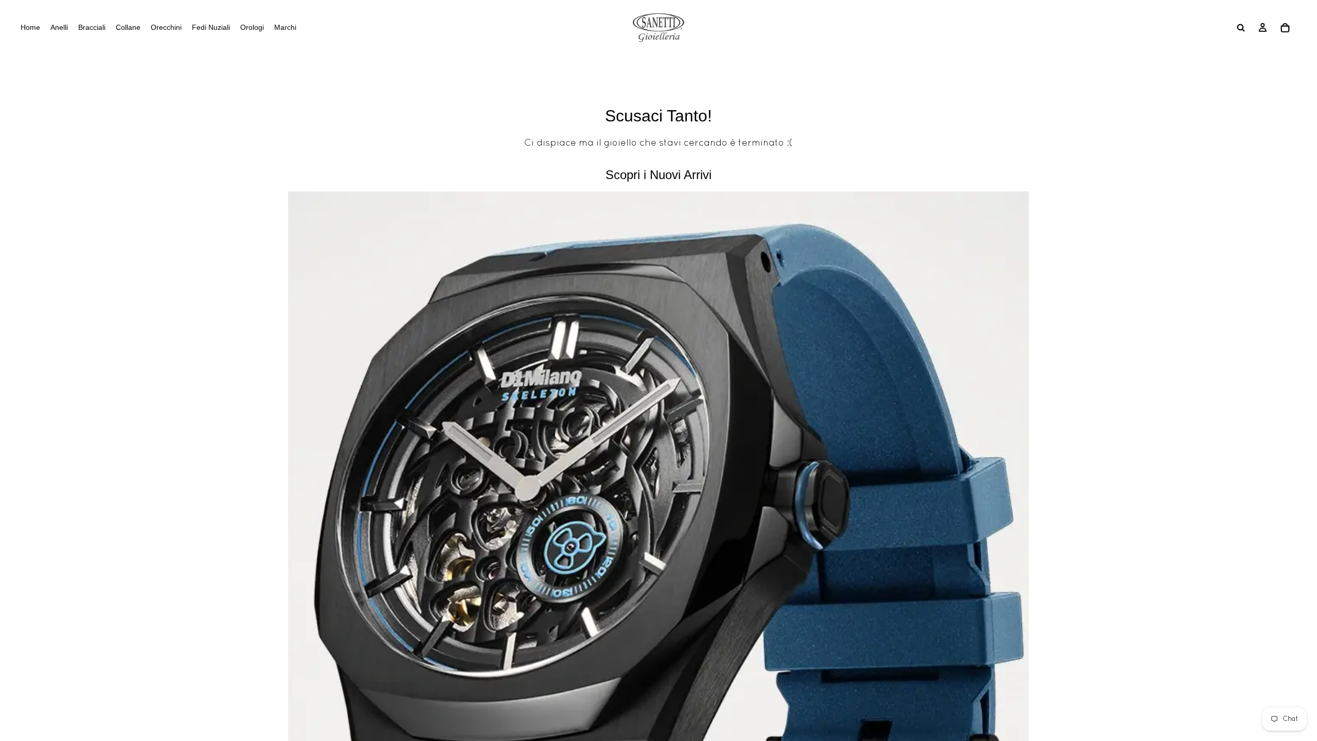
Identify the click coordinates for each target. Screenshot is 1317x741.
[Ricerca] (1241, 27)
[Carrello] (1285, 27)
